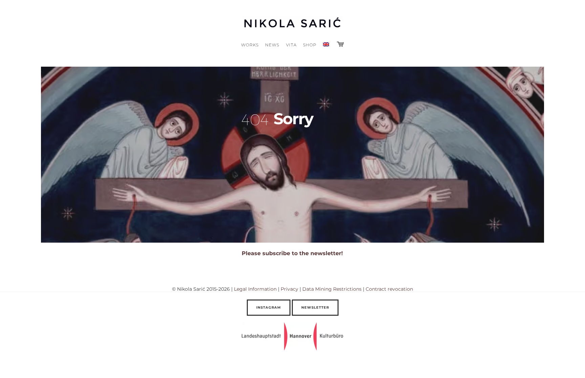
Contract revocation (389, 289)
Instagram (268, 307)
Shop (310, 44)
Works (250, 44)
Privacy (289, 289)
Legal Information (255, 289)
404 (255, 118)
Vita (291, 44)
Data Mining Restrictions (332, 289)
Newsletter (315, 307)
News (272, 44)
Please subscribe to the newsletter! (292, 253)
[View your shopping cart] (340, 44)
